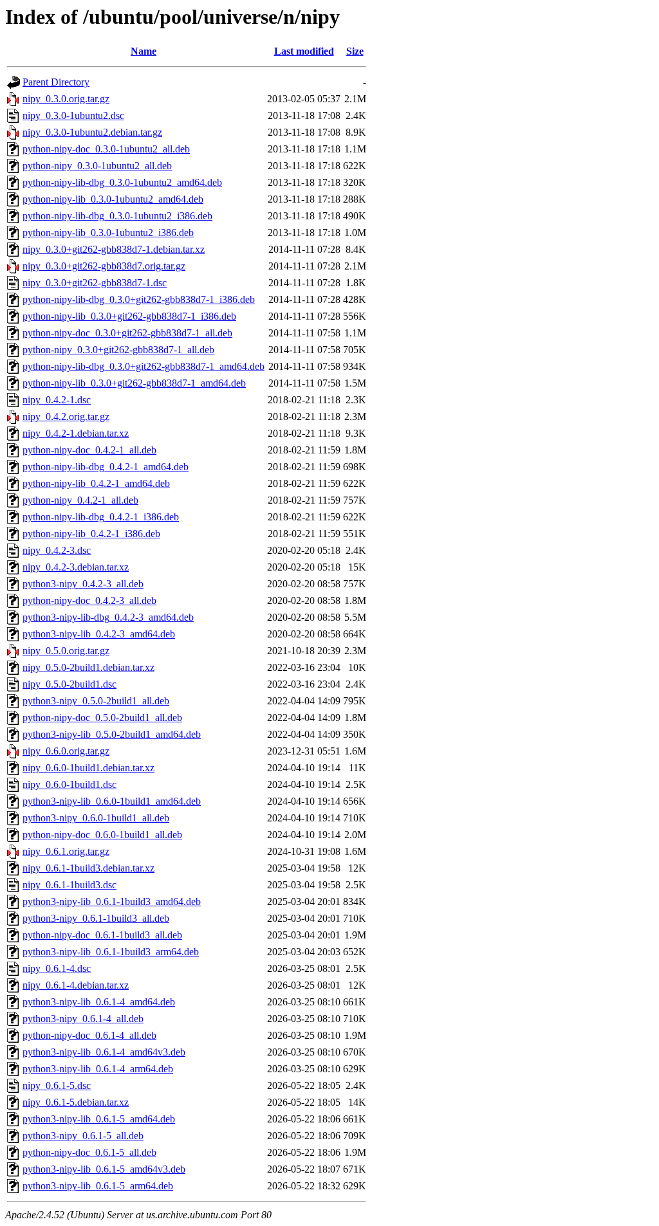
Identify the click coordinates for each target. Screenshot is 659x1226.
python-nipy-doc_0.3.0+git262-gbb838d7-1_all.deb (127, 332)
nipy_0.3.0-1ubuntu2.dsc (73, 115)
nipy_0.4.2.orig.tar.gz (66, 416)
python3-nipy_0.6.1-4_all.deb (83, 1018)
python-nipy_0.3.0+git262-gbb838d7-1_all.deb (118, 349)
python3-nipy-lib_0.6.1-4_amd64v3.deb (104, 1052)
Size (355, 51)
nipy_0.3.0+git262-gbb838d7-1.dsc (95, 282)
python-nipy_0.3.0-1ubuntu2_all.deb (97, 165)
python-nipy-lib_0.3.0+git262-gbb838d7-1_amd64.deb (134, 383)
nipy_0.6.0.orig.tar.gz (66, 751)
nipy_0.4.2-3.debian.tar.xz (76, 567)
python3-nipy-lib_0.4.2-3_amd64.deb (99, 633)
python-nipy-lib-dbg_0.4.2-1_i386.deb (101, 516)
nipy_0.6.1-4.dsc (57, 968)
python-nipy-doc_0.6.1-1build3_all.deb (102, 934)
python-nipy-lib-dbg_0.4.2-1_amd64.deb (106, 466)
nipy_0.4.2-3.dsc (57, 550)
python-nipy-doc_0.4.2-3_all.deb (89, 600)
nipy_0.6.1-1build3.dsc (69, 884)
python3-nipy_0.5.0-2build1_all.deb (96, 700)
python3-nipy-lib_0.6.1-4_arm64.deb (98, 1068)
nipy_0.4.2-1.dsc (57, 399)
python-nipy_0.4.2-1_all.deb (80, 500)
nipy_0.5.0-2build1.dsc (69, 684)
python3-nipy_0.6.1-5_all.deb (83, 1135)
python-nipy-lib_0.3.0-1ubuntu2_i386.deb (108, 232)
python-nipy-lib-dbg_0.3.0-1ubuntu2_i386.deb (117, 215)
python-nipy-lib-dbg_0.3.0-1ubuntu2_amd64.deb (122, 182)
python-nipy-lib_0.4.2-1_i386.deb (91, 533)
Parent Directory (56, 82)
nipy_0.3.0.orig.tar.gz (66, 98)
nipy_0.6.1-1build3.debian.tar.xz (88, 868)
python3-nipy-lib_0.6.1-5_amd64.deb (99, 1118)
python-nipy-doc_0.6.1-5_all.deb (89, 1152)
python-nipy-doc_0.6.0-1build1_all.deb (102, 834)
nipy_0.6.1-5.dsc (57, 1085)
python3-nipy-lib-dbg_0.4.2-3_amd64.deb (108, 617)
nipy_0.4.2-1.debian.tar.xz (76, 433)
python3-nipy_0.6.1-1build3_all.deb (96, 918)
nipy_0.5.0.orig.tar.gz (66, 650)
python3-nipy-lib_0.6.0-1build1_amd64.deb (112, 801)
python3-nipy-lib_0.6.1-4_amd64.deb (99, 1001)
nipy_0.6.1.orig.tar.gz (66, 851)
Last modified (304, 51)
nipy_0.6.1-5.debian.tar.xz (76, 1102)
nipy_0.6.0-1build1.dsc (69, 784)
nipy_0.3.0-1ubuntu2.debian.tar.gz (92, 132)
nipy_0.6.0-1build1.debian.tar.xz (88, 767)
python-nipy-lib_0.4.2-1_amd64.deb (96, 483)
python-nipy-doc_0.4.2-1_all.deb (89, 449)
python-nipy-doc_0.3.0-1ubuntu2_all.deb (106, 148)
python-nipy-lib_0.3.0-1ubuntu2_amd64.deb (113, 199)
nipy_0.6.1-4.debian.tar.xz (76, 985)
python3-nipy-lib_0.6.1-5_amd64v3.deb (104, 1169)
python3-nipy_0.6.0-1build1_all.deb (96, 817)
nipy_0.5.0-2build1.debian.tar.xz (88, 667)
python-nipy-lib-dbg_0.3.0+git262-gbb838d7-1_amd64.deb (144, 366)
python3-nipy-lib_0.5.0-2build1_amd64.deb (112, 734)
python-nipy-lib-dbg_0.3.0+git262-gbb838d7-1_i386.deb (139, 299)
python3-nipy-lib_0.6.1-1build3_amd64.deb (112, 901)
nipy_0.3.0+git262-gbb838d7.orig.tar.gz (104, 266)
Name (143, 51)
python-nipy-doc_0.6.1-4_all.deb (89, 1035)
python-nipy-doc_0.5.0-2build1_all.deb (102, 717)
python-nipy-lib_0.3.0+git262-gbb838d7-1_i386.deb (129, 316)
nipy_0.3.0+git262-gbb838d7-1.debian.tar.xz (114, 249)
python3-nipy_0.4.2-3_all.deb (83, 583)
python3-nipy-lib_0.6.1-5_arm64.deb (98, 1185)
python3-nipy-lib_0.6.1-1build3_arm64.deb (111, 951)
